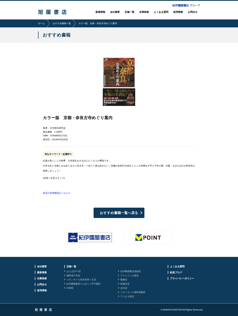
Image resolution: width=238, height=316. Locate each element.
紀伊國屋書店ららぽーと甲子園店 (84, 283)
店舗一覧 (129, 12)
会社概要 (115, 12)
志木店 (123, 288)
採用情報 (178, 12)
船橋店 (123, 279)
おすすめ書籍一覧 (62, 23)
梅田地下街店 (73, 275)
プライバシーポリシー (182, 278)
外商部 (70, 288)
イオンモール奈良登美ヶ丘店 (81, 279)
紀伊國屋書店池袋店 (130, 271)
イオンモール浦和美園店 (132, 292)
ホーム (41, 23)
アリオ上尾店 (127, 296)
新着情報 (100, 12)
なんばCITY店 (74, 271)
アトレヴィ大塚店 (129, 275)
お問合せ (193, 12)
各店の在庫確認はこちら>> (56, 193)
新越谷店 (125, 283)
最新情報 (42, 272)
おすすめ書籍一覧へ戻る (119, 213)
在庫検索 (144, 12)
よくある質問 (161, 12)
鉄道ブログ (176, 272)
